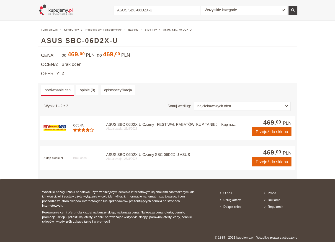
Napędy (133, 29)
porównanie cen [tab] (58, 90)
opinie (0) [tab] (87, 90)
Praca (272, 193)
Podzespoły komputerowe (103, 29)
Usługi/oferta (232, 200)
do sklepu (272, 131)
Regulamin (275, 206)
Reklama (274, 200)
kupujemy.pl (49, 29)
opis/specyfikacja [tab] (118, 90)
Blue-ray (151, 29)
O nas (227, 193)
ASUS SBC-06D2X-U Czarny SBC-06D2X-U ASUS (148, 155)
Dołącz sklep (232, 206)
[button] (244, 10)
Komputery (71, 29)
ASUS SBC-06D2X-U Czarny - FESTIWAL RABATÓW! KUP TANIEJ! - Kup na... (171, 124)
